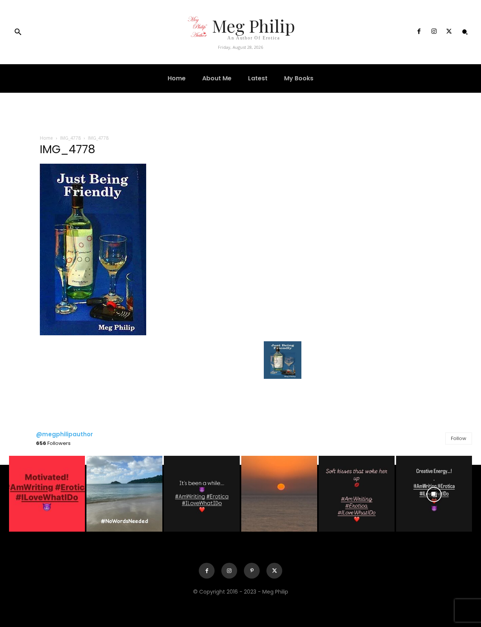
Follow (458, 438)
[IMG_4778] (93, 333)
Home (46, 138)
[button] (18, 32)
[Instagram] (434, 32)
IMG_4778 (70, 138)
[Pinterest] (252, 571)
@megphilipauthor (64, 434)
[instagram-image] (47, 494)
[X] (449, 32)
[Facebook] (418, 32)
